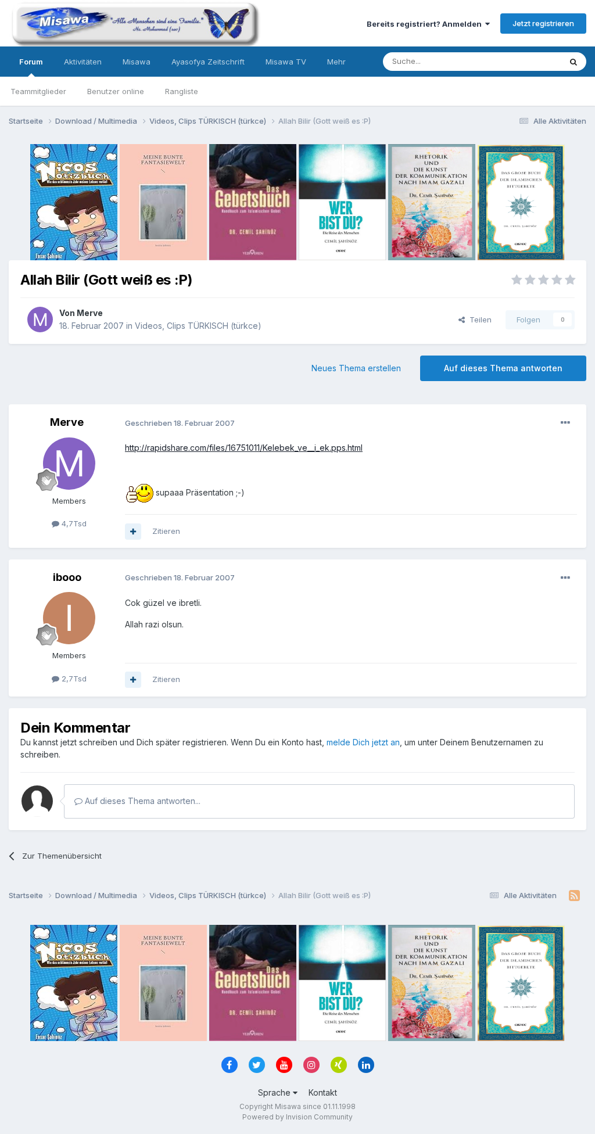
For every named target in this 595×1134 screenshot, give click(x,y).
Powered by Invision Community (297, 1117)
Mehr (336, 61)
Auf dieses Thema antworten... (141, 801)
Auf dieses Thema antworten (503, 368)
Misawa (136, 61)
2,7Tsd (73, 678)
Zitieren (166, 531)
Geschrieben (180, 423)
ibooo (67, 577)
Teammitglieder (38, 91)
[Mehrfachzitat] (133, 531)
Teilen (478, 319)
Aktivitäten (83, 61)
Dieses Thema (519, 61)
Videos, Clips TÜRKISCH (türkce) (198, 326)
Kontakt (323, 1092)
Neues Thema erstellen (356, 368)
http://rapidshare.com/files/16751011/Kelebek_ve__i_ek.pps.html (244, 448)
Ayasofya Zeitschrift (208, 61)
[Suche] (573, 61)
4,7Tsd (73, 523)
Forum (31, 61)
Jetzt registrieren (543, 23)
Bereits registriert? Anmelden (426, 23)
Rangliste (181, 91)
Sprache (275, 1092)
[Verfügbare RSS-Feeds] (574, 896)
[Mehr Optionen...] (565, 423)
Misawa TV (286, 61)
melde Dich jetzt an (363, 742)
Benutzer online (115, 91)
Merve (90, 313)
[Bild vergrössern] (139, 492)
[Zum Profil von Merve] (40, 319)
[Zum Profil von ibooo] (69, 618)
